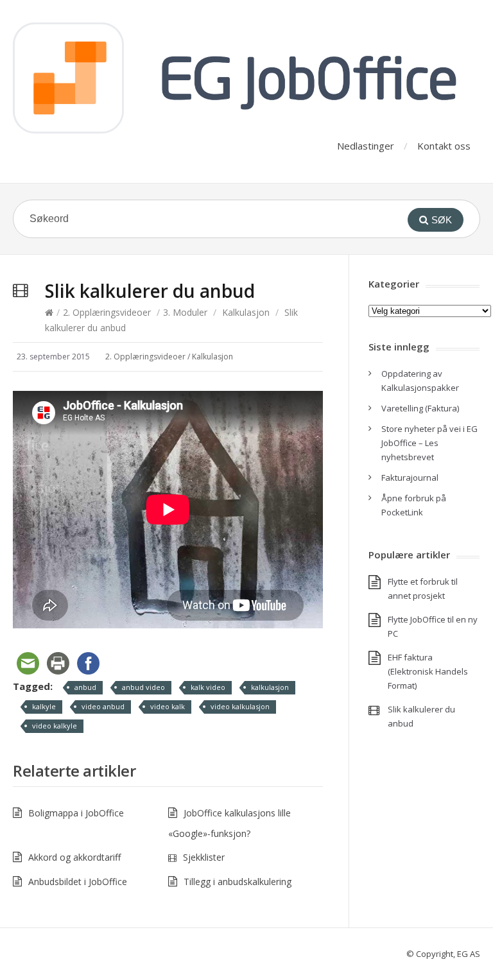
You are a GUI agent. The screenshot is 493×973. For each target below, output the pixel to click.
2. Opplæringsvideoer (107, 312)
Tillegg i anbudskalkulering (237, 881)
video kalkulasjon (240, 706)
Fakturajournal (409, 477)
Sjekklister (204, 857)
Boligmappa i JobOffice (76, 813)
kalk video (208, 687)
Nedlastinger (365, 145)
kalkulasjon (270, 687)
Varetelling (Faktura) (420, 408)
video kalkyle (54, 725)
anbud (85, 687)
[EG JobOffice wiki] (246, 77)
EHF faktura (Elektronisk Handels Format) (428, 671)
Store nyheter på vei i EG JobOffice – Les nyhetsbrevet (429, 443)
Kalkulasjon (246, 312)
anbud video (143, 687)
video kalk (167, 706)
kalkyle (44, 706)
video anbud (103, 706)
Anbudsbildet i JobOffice (77, 881)
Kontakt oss (444, 145)
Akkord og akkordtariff (74, 857)
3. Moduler (185, 312)
